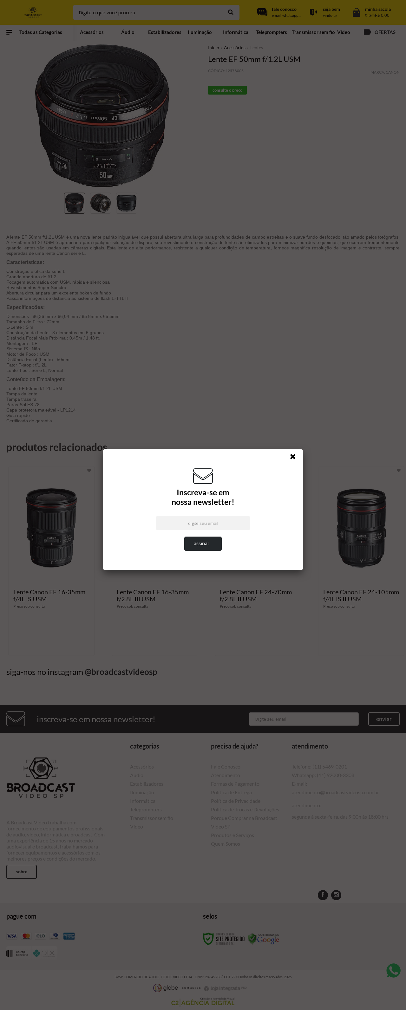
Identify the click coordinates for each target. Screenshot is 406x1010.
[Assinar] (203, 544)
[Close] (295, 458)
